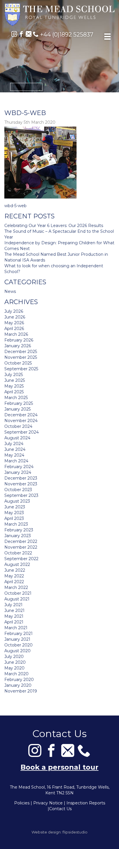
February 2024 (19, 466)
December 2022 (20, 541)
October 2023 (18, 489)
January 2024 (17, 472)
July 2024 (13, 443)
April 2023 (14, 518)
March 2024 (16, 460)
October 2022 (18, 553)
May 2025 (14, 386)
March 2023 (16, 524)
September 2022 (21, 558)
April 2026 (14, 328)
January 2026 (17, 345)
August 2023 (17, 501)
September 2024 (21, 432)
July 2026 (13, 311)
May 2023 (14, 512)
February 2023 (18, 530)
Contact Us (60, 808)
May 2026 (14, 322)
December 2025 (20, 351)
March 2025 (16, 397)
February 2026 (18, 340)
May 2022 (14, 576)
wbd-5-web (15, 205)
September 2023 (21, 495)
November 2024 (21, 420)
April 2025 (14, 391)
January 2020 (17, 685)
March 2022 (16, 587)
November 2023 (20, 483)
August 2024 (17, 437)
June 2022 (14, 570)
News (10, 291)
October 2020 (18, 645)
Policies (21, 803)
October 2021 (17, 593)
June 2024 (14, 449)
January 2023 (17, 535)
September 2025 (21, 368)
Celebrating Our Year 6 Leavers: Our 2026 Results (53, 225)
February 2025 (18, 403)
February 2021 (18, 633)
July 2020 (14, 656)
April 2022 (14, 581)
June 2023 (14, 507)
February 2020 (19, 679)
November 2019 (20, 691)
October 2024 (18, 426)
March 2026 (16, 334)
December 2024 (21, 414)
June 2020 (15, 662)
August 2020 (17, 650)
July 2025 (13, 374)
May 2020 (14, 668)
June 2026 (14, 317)
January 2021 (17, 639)
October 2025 (18, 363)
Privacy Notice (48, 803)
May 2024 (14, 455)
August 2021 (16, 599)
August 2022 (17, 564)
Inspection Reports (85, 803)
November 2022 (20, 547)
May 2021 (13, 616)
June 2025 (14, 380)
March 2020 (16, 673)
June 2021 (14, 610)
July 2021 (13, 604)
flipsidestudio (75, 832)
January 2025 (17, 409)
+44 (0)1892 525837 (66, 34)
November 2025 (20, 357)
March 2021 (15, 627)
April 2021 (13, 622)
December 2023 (20, 478)
